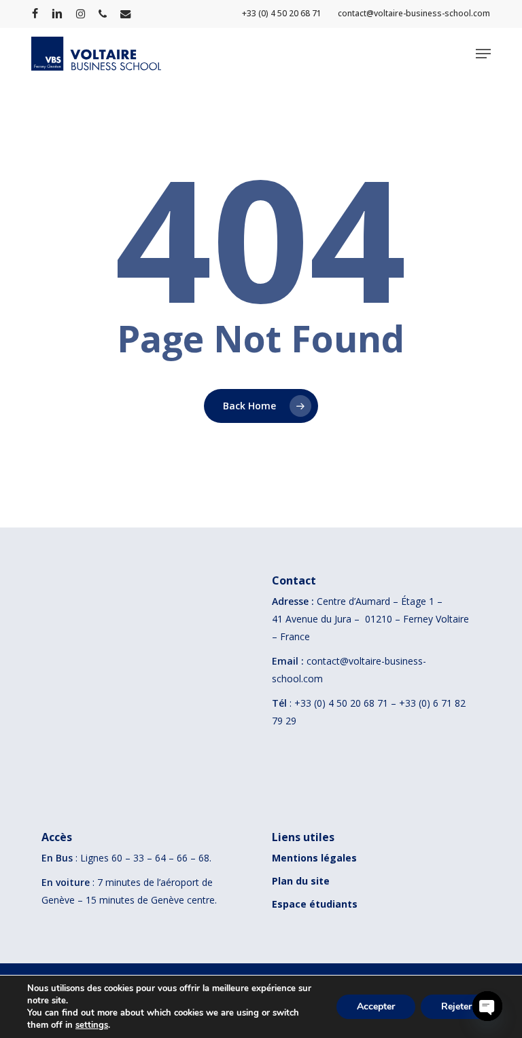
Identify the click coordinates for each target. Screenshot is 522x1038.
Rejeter (456, 1006)
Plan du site (301, 880)
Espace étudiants (315, 903)
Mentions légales (314, 857)
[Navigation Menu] (483, 53)
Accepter (376, 1006)
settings (91, 1025)
